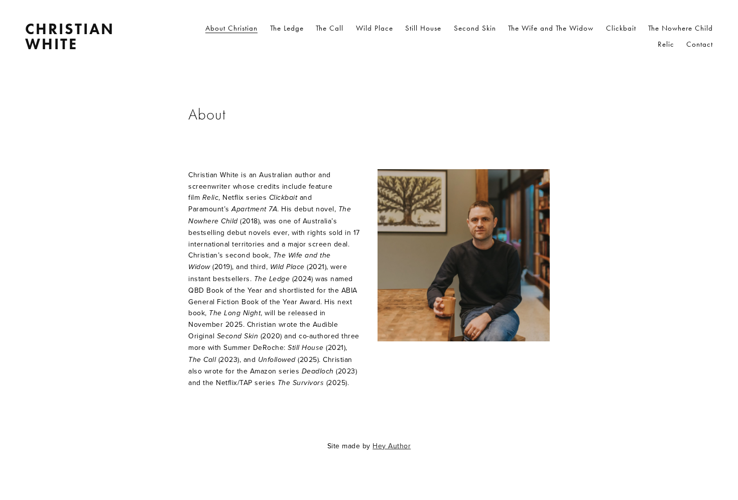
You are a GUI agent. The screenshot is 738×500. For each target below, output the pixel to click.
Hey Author (392, 446)
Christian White (69, 37)
